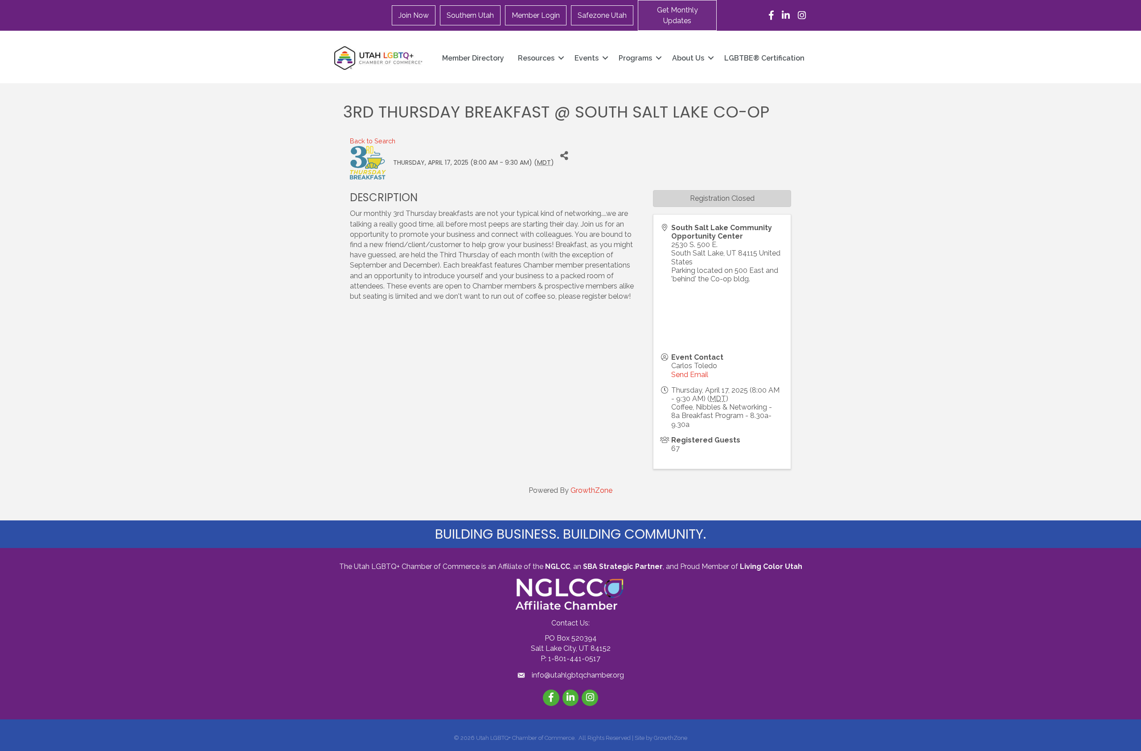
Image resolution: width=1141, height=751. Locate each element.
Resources (536, 58)
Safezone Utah (602, 15)
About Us (688, 58)
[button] (677, 15)
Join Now (413, 15)
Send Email (689, 374)
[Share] (564, 156)
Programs (635, 58)
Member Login (536, 15)
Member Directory (473, 58)
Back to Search (372, 141)
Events (587, 58)
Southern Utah (470, 15)
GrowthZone (591, 490)
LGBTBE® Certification (764, 58)
